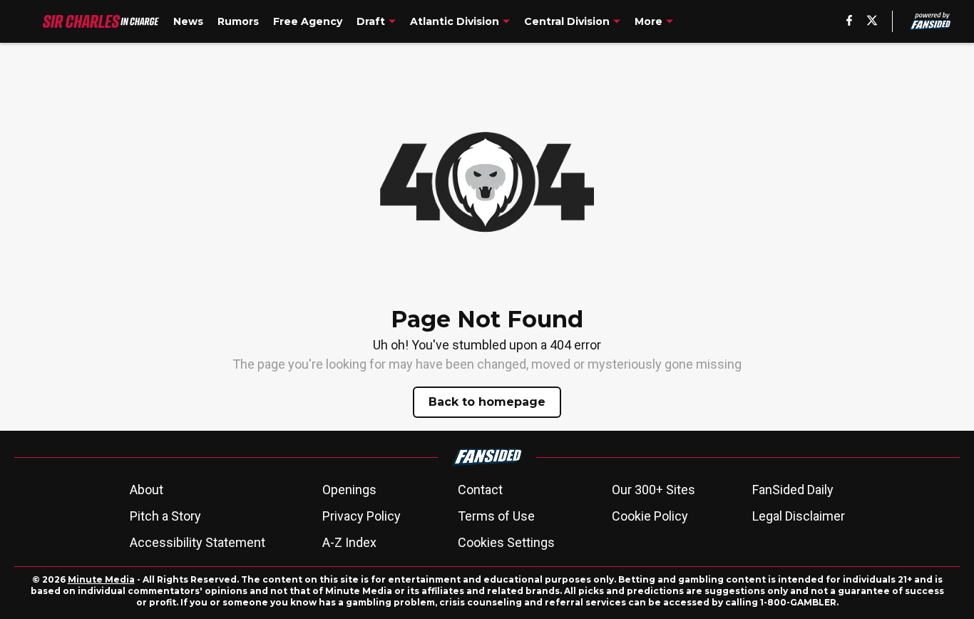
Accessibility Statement (197, 542)
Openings (349, 489)
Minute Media (101, 579)
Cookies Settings (506, 542)
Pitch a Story (165, 515)
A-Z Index (349, 542)
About (146, 489)
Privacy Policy (361, 515)
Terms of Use (496, 515)
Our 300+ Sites (653, 489)
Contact (480, 489)
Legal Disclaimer (798, 515)
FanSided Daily (793, 489)
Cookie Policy (650, 515)
